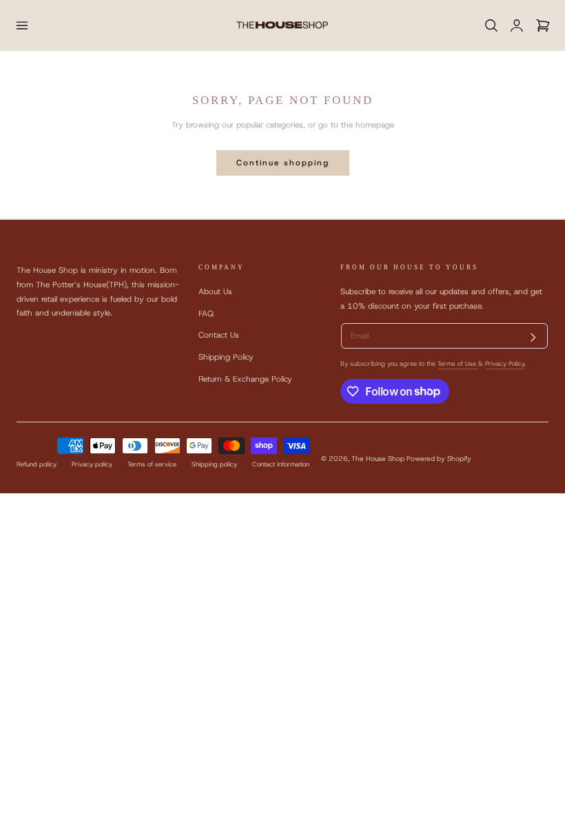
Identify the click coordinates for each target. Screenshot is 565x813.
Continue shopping (282, 162)
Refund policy (36, 464)
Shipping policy (214, 464)
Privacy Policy (504, 364)
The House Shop (377, 458)
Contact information (280, 464)
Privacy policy (92, 464)
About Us (215, 291)
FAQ (206, 313)
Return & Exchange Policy (245, 378)
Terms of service (151, 464)
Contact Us (218, 334)
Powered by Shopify (439, 458)
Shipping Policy (226, 356)
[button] (21, 25)
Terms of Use (458, 364)
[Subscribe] (533, 337)
